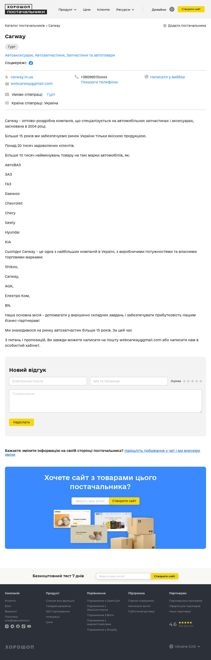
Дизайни (159, 10)
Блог (8, 606)
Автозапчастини (49, 55)
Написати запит (139, 606)
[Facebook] (31, 63)
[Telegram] (13, 626)
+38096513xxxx (94, 77)
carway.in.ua (22, 77)
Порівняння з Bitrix (100, 615)
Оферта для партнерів (184, 606)
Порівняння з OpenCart (103, 600)
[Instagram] (7, 626)
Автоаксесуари (19, 55)
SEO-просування (58, 611)
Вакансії (11, 611)
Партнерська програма (185, 600)
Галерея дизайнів (58, 606)
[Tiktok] (24, 626)
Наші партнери (180, 611)
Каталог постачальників (25, 25)
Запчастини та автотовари (91, 55)
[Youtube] (29, 626)
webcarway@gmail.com (32, 83)
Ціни (86, 10)
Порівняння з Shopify (102, 629)
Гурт (51, 94)
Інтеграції (53, 616)
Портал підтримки (141, 600)
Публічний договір (141, 611)
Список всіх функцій (60, 600)
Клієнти (103, 10)
